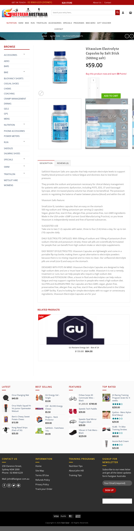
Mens (7, 118)
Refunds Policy (42, 479)
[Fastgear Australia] (25, 12)
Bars (6, 66)
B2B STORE (67, 2)
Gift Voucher (104, 23)
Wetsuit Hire (11, 180)
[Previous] (38, 151)
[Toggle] (24, 54)
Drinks (7, 103)
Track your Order (43, 489)
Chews (7, 88)
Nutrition (12, 23)
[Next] (47, 92)
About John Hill (76, 470)
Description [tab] (46, 163)
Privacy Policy (42, 484)
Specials (67, 23)
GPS (6, 113)
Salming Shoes (12, 153)
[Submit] (117, 12)
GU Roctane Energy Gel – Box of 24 (84, 347)
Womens (8, 185)
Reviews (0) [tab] (63, 163)
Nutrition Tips (76, 466)
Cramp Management (15, 98)
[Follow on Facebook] (4, 485)
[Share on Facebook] (110, 116)
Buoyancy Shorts (13, 78)
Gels (6, 108)
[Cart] (130, 12)
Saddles (8, 148)
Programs (79, 23)
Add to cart (111, 95)
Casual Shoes (11, 83)
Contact (107, 2)
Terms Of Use (42, 475)
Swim (20, 23)
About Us (97, 2)
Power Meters (12, 136)
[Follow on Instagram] (9, 485)
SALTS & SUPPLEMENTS (73, 36)
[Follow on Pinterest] (18, 485)
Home (44, 36)
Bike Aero (90, 23)
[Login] (123, 12)
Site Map (39, 470)
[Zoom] (41, 93)
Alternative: (91, 102)
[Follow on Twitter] (14, 485)
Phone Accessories (14, 131)
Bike (27, 23)
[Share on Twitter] (115, 116)
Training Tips (75, 475)
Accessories (54, 23)
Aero (6, 61)
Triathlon (41, 23)
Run (33, 23)
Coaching (9, 93)
